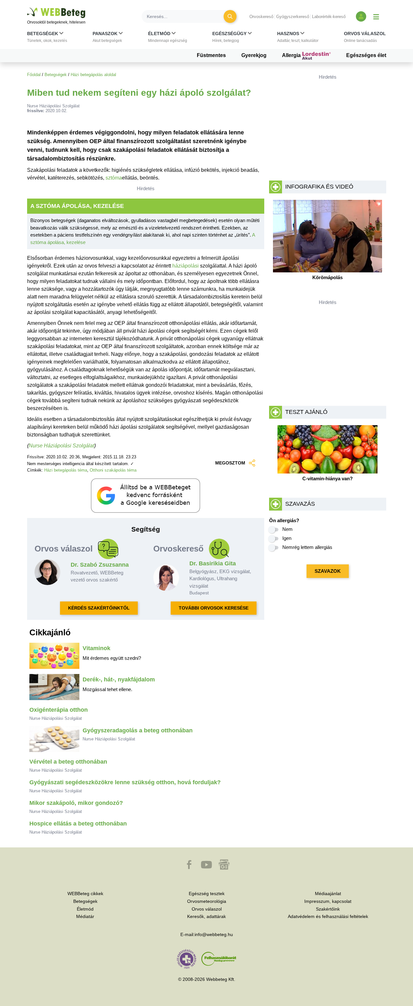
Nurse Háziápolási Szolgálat (61, 445)
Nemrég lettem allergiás (307, 547)
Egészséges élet (366, 55)
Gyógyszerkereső (292, 16)
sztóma (114, 178)
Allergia (292, 55)
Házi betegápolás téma (65, 470)
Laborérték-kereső (329, 16)
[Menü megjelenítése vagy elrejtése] (376, 16)
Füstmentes (211, 55)
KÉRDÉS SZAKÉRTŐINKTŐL (99, 607)
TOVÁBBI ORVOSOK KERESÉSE (213, 607)
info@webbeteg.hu (214, 934)
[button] (47, 38)
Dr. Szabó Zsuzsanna (100, 565)
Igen (286, 538)
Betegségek (56, 74)
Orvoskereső (261, 16)
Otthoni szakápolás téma (113, 470)
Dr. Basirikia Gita (212, 563)
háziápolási (185, 266)
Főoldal (34, 74)
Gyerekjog (254, 55)
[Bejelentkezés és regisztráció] (361, 16)
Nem (287, 529)
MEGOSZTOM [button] (230, 462)
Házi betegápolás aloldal (93, 74)
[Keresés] (230, 16)
